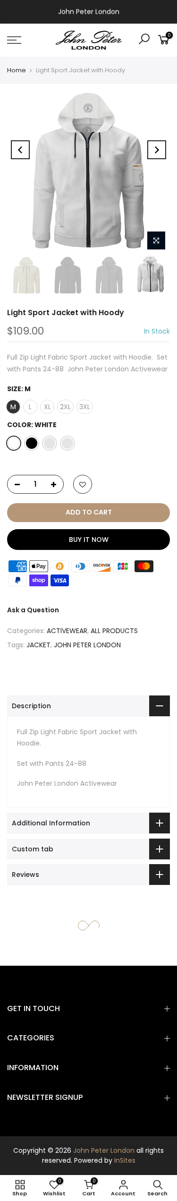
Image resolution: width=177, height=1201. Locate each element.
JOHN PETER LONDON (87, 645)
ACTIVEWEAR (67, 630)
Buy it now (89, 539)
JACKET (38, 645)
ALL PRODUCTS (114, 630)
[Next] (156, 149)
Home (16, 70)
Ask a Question (33, 610)
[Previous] (20, 149)
